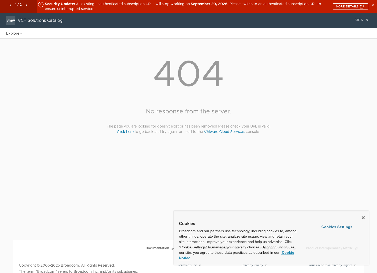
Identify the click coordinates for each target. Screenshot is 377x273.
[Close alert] (373, 4)
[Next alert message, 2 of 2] (27, 5)
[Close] (363, 217)
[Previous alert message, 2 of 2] (10, 5)
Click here (125, 131)
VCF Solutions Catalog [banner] (40, 20)
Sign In (361, 20)
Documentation (157, 248)
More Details (348, 6)
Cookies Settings (336, 227)
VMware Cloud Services (224, 131)
